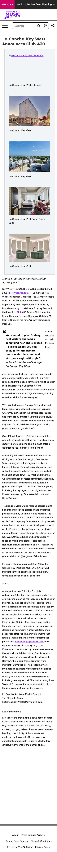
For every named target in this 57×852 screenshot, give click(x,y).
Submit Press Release (17, 841)
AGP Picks (7, 4)
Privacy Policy (42, 847)
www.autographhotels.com (29, 641)
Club (19, 312)
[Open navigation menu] (5, 26)
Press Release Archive (33, 835)
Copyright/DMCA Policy (19, 847)
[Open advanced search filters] (45, 26)
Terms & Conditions (41, 841)
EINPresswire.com (18, 292)
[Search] (38, 26)
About (15, 835)
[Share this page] (53, 26)
